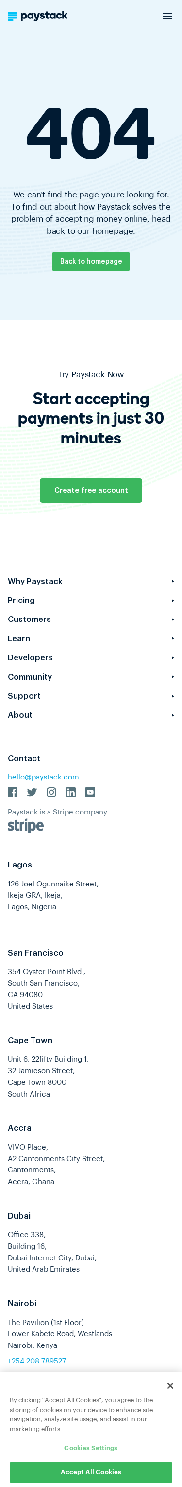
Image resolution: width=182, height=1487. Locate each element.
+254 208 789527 (37, 1361)
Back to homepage (91, 261)
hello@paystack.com (43, 777)
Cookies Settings (90, 1448)
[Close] (170, 1386)
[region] (91, 1429)
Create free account (91, 490)
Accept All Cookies (91, 1472)
